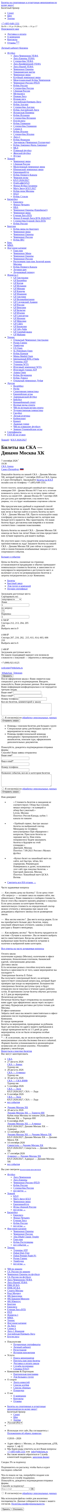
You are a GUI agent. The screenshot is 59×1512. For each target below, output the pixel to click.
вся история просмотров (30, 1169)
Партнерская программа (25, 1374)
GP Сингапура (20, 315)
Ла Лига (11, 1325)
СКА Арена (7, 466)
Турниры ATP (20, 361)
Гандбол (17, 413)
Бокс (9, 242)
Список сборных (22, 1387)
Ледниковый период (23, 272)
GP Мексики (19, 321)
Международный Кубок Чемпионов (31, 80)
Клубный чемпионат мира (27, 77)
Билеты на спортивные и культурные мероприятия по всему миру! (26, 1407)
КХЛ (15, 1196)
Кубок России (20, 223)
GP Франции (20, 294)
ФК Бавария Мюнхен (18, 1298)
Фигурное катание (16, 248)
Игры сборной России (24, 1207)
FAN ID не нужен (16, 434)
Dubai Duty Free (21, 1253)
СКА (9, 1059)
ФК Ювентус (14, 1301)
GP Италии (19, 313)
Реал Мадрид (14, 1293)
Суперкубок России (23, 88)
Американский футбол (25, 397)
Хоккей (11, 158)
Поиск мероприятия (23, 1358)
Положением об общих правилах (24, 1433)
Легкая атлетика (21, 415)
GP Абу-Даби (20, 329)
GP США (18, 323)
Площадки (18, 1390)
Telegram (17, 673)
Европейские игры (23, 394)
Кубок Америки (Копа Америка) (30, 145)
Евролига (18, 202)
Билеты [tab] (11, 580)
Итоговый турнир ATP (25, 369)
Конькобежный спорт (24, 402)
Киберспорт (19, 418)
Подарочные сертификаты (27, 1344)
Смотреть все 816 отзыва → (21, 882)
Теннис (11, 337)
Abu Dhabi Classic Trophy (26, 1236)
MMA (10, 245)
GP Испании (19, 286)
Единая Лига (20, 1220)
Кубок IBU (19, 240)
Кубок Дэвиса (20, 378)
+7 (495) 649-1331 (16, 1451)
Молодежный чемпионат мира (29, 166)
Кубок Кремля (20, 353)
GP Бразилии (20, 326)
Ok (32, 1489)
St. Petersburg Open (23, 351)
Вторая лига (19, 99)
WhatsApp (6, 673)
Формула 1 (12, 275)
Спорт (10, 13)
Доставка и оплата (16, 34)
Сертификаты (14, 432)
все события (13, 1102)
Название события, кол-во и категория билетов (25, 773)
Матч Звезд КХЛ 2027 (24, 188)
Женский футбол (22, 153)
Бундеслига (19, 120)
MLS (15, 147)
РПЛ (9, 1312)
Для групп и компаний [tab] (19, 586)
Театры (11, 18)
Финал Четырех (21, 204)
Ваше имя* (7, 692)
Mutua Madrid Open (23, 356)
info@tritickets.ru (39, 1451)
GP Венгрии (19, 307)
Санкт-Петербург (10, 469)
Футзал (17, 156)
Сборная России (21, 91)
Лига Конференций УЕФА (27, 64)
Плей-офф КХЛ (21, 183)
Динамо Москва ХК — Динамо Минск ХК (29, 1134)
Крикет (17, 421)
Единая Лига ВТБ (16, 1309)
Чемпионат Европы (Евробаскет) (30, 210)
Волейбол (18, 386)
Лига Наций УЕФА (23, 66)
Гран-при (18, 250)
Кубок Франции (21, 139)
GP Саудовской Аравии (25, 302)
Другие (11, 383)
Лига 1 (16, 137)
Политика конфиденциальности (27, 1504)
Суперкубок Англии (23, 107)
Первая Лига (19, 96)
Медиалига (19, 93)
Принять (6, 1509)
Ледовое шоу (20, 269)
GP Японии (19, 318)
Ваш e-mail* (7, 695)
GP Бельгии (19, 310)
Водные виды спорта (24, 405)
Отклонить (18, 1509)
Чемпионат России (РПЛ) (26, 1182)
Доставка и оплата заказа (26, 1363)
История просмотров (24, 1352)
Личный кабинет (10, 48)
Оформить (7, 676)
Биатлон (11, 226)
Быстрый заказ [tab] (14, 583)
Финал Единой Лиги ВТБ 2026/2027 (32, 218)
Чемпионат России (23, 237)
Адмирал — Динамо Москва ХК (24, 1156)
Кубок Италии (20, 131)
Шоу (9, 15)
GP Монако (19, 288)
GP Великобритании (23, 299)
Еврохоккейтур (21, 172)
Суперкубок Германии (25, 126)
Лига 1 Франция (15, 1331)
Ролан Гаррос (20, 342)
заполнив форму (41, 1457)
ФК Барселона (14, 1296)
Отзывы (13, 43)
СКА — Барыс (14, 1064)
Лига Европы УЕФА (24, 58)
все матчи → (19, 1190)
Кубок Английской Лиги (26, 110)
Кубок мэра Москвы (23, 191)
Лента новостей (21, 1382)
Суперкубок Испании (24, 118)
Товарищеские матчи (24, 72)
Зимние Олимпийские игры (27, 429)
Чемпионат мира (22, 74)
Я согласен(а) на (30, 717)
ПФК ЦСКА (13, 1288)
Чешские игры (20, 177)
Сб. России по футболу (19, 1277)
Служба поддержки (23, 1366)
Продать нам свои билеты (26, 1360)
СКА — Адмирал (16, 1072)
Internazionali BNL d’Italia (26, 359)
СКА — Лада (14, 1088)
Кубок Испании (21, 115)
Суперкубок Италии (23, 134)
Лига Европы (20, 1180)
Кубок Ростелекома (23, 1242)
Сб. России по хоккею (18, 1271)
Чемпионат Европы (23, 69)
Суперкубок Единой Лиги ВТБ (29, 221)
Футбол (11, 53)
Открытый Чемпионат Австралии (30, 340)
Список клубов (21, 1385)
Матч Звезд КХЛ (22, 1199)
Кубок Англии (20, 104)
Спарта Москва (15, 1290)
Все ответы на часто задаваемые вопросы (22, 948)
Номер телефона (9, 698)
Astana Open (19, 372)
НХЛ (16, 193)
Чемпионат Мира (22, 253)
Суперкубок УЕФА (23, 61)
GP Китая (18, 283)
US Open (17, 348)
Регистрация (19, 1350)
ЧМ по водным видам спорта (28, 407)
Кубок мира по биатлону (26, 229)
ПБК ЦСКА (13, 1285)
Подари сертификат (17, 588)
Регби (16, 388)
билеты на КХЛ (45, 480)
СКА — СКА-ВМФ (17, 1080)
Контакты (12, 39)
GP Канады (19, 291)
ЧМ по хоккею (14, 1269)
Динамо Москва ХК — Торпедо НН (25, 1113)
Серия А (17, 129)
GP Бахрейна (20, 280)
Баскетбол (12, 199)
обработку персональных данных (39, 717)
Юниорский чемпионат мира (28, 169)
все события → (21, 1245)
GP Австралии (20, 277)
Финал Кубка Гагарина (25, 185)
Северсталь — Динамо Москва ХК (25, 1145)
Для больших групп (23, 1377)
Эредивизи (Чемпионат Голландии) (31, 142)
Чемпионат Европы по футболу (23, 1274)
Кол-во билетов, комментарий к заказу (21, 702)
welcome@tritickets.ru (12, 668)
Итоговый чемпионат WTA (27, 367)
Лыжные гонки (21, 424)
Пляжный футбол (22, 150)
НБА (15, 207)
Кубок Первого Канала (25, 175)
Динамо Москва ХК (17, 1107)
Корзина (23, 48)
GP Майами (19, 334)
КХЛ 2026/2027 (19, 440)
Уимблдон (18, 345)
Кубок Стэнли (20, 196)
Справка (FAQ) (21, 1368)
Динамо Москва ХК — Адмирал (24, 1123)
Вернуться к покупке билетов (16, 1051)
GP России (18, 304)
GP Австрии (19, 296)
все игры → (19, 1209)
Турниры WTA (21, 364)
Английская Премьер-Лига (27, 101)
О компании (13, 36)
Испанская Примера (23, 112)
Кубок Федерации (22, 375)
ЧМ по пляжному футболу (27, 426)
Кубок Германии (21, 123)
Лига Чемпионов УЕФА (25, 55)
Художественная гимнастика (28, 410)
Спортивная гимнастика (26, 391)
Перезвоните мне (10, 29)
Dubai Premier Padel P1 (24, 1255)
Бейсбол (17, 399)
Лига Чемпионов (22, 1177)
